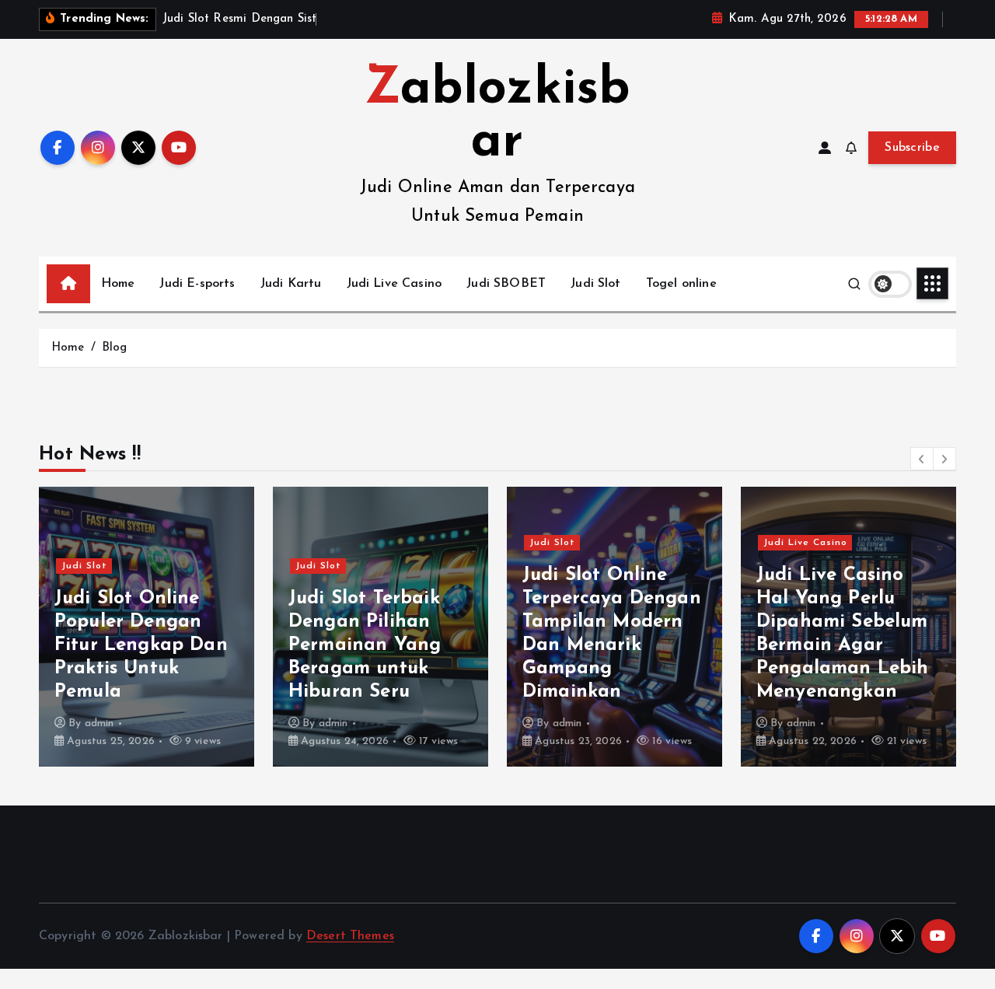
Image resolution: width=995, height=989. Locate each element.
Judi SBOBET (506, 284)
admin (99, 723)
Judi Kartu (291, 284)
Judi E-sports (197, 284)
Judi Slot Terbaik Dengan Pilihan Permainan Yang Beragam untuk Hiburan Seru (364, 645)
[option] (146, 627)
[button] (922, 458)
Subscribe (912, 148)
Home (118, 284)
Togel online (681, 284)
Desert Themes (350, 936)
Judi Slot (595, 284)
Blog (114, 348)
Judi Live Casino (394, 284)
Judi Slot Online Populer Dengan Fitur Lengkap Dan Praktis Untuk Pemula (141, 645)
